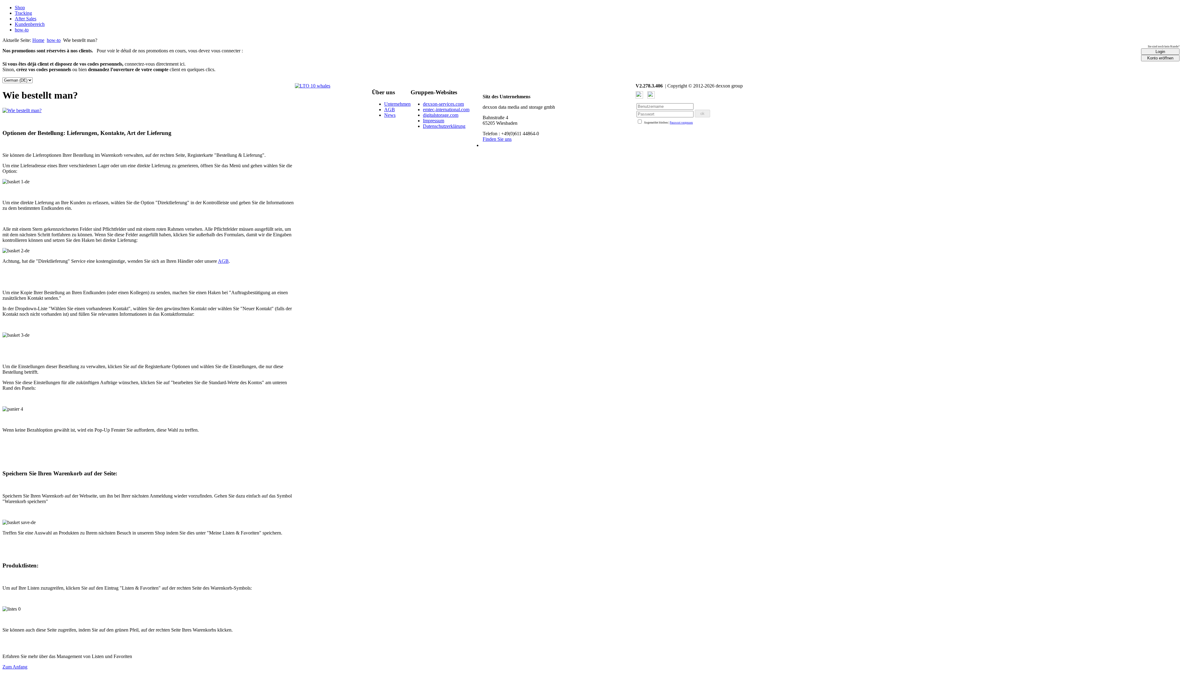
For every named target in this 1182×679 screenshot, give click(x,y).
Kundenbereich (30, 24)
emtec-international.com (446, 109)
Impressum (433, 120)
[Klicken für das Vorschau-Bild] (22, 110)
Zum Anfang (14, 666)
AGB (223, 261)
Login (1160, 51)
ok (702, 113)
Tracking (23, 13)
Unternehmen (397, 104)
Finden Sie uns (497, 139)
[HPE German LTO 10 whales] (312, 85)
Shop (20, 7)
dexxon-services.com (443, 104)
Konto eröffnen (1160, 58)
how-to (22, 29)
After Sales (25, 18)
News (390, 115)
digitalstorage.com (440, 115)
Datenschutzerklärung (444, 126)
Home (38, 40)
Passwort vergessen (681, 122)
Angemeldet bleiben (656, 122)
